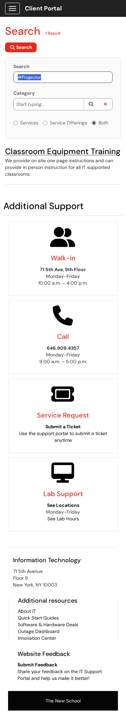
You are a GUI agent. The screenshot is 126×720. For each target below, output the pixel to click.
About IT (27, 611)
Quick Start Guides (38, 618)
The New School (63, 701)
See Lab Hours (63, 519)
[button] (91, 104)
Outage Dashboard (38, 631)
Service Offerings (68, 123)
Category (24, 93)
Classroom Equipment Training (63, 151)
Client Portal (43, 8)
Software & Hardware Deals (48, 625)
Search (21, 66)
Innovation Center (37, 638)
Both (103, 123)
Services (29, 123)
